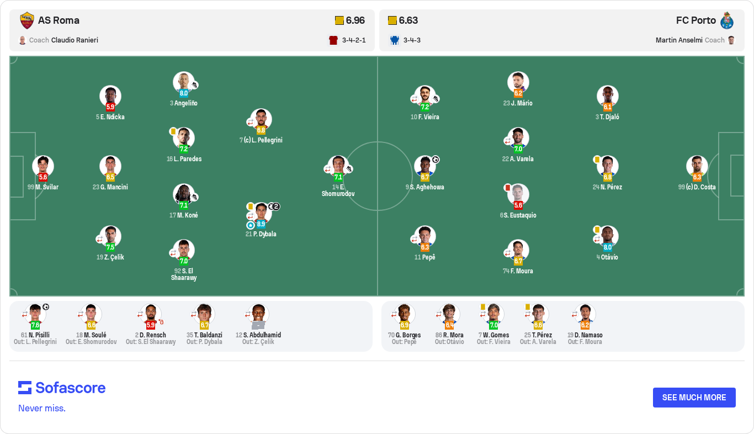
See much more (694, 397)
